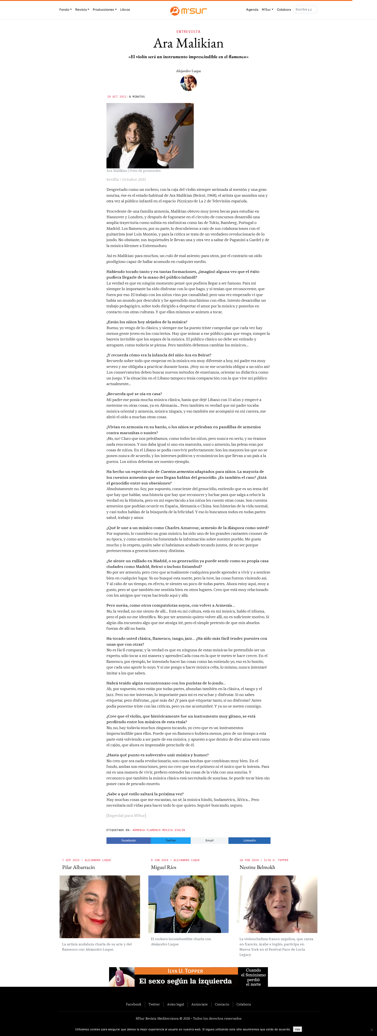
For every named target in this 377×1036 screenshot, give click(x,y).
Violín (180, 830)
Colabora (284, 10)
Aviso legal (175, 1004)
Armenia (139, 830)
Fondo (64, 10)
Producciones (103, 10)
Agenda (252, 10)
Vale (297, 1029)
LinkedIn (249, 840)
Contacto (222, 1004)
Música (167, 830)
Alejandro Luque (188, 70)
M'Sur (266, 10)
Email (210, 840)
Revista (81, 10)
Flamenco (154, 830)
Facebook (129, 840)
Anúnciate (199, 1004)
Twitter (171, 840)
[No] (371, 1030)
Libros (125, 10)
